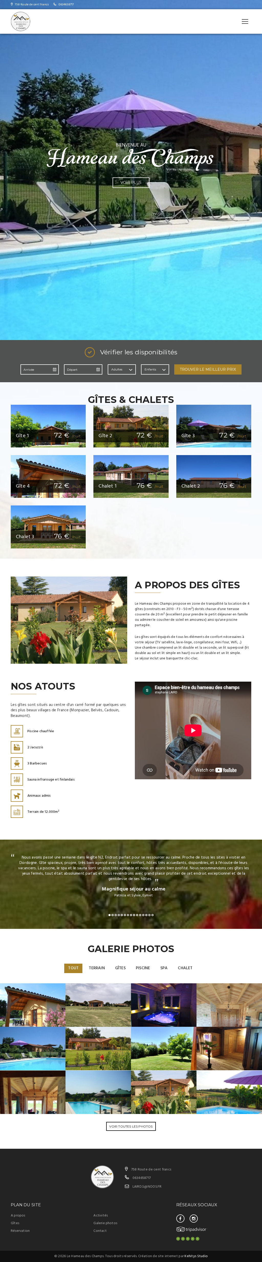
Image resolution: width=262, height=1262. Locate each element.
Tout (73, 968)
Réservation (20, 1231)
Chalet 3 (25, 537)
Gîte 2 (105, 436)
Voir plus (131, 182)
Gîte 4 (23, 486)
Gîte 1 (22, 436)
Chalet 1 (107, 486)
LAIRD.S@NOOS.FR (147, 1187)
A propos (18, 1216)
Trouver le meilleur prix (208, 369)
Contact (99, 1231)
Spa (164, 968)
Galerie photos (105, 1223)
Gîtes (120, 968)
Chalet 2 (190, 486)
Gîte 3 (188, 436)
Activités (100, 1216)
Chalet (185, 968)
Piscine (143, 968)
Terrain (97, 968)
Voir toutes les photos (130, 1126)
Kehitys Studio (196, 1256)
